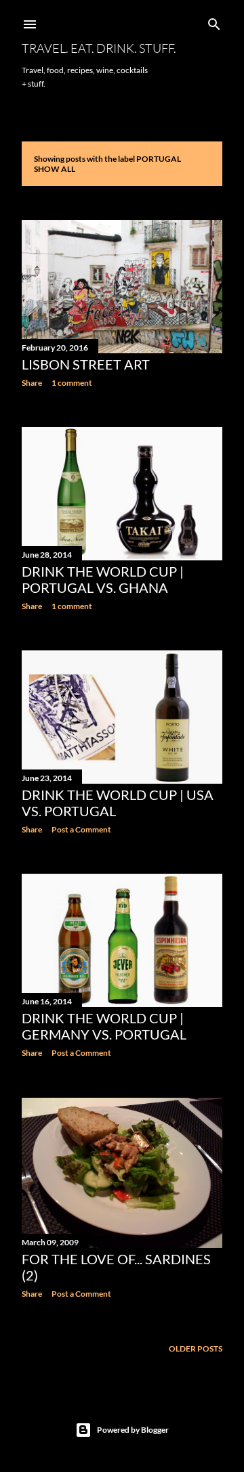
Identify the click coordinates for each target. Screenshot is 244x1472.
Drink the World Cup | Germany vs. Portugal (104, 1026)
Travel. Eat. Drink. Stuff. (99, 48)
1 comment (72, 383)
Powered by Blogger (133, 1430)
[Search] (214, 21)
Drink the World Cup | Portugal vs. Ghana (103, 579)
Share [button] (32, 383)
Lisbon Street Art (86, 364)
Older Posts (195, 1348)
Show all (54, 169)
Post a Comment (81, 829)
